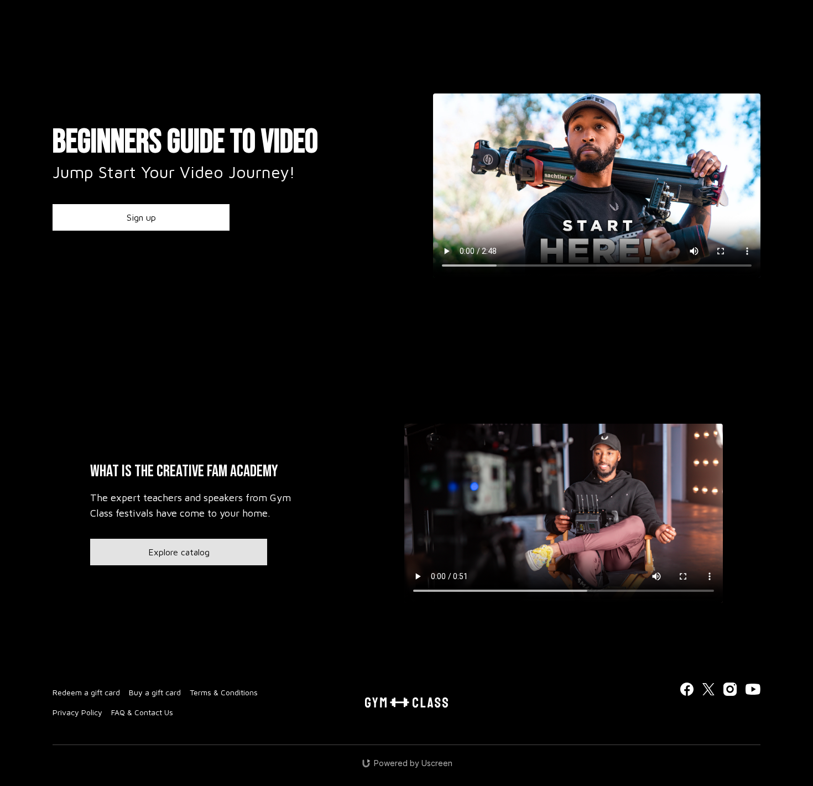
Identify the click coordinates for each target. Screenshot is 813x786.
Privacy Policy (77, 712)
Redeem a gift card (86, 692)
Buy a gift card (155, 692)
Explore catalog (179, 552)
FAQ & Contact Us (142, 712)
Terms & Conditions (224, 692)
